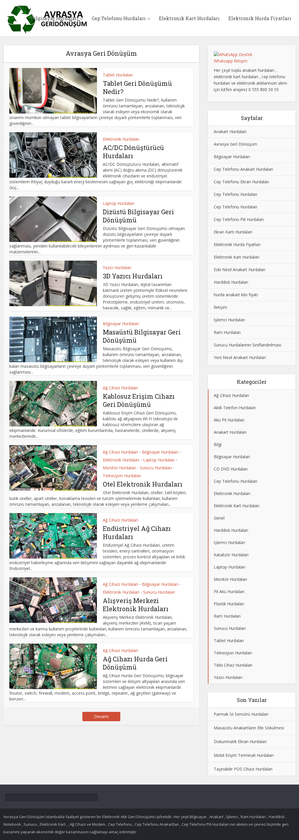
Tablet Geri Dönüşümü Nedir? (137, 87)
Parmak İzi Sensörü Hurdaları (241, 714)
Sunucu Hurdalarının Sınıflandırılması (247, 345)
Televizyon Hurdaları (122, 475)
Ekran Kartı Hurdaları (233, 232)
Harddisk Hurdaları (231, 282)
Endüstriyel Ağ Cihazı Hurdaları (137, 532)
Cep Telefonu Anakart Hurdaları (243, 169)
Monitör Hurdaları (119, 467)
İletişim (220, 307)
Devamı (101, 716)
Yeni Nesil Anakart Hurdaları (240, 357)
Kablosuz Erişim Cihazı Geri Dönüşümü (139, 400)
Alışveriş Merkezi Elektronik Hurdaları (135, 604)
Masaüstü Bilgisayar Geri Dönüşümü (142, 336)
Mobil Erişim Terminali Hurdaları (244, 755)
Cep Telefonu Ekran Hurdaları (241, 181)
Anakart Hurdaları (230, 131)
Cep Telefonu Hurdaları (119, 18)
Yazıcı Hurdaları (117, 267)
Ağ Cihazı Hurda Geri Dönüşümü (135, 663)
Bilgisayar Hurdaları (55, 18)
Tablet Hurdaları (118, 75)
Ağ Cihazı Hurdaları (120, 388)
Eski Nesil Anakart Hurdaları (239, 269)
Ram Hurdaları (227, 332)
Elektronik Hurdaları (121, 139)
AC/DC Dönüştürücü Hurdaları (133, 151)
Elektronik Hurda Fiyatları (259, 18)
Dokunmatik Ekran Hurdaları (240, 741)
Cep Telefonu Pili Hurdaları (239, 219)
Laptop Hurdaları (118, 203)
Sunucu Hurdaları (156, 467)
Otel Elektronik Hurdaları (142, 484)
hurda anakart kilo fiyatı (236, 294)
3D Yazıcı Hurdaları (133, 276)
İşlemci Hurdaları (229, 320)
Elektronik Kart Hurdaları (189, 18)
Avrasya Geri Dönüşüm (235, 144)
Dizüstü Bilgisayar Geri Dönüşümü (138, 216)
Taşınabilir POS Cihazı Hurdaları (243, 769)
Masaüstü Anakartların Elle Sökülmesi (249, 728)
